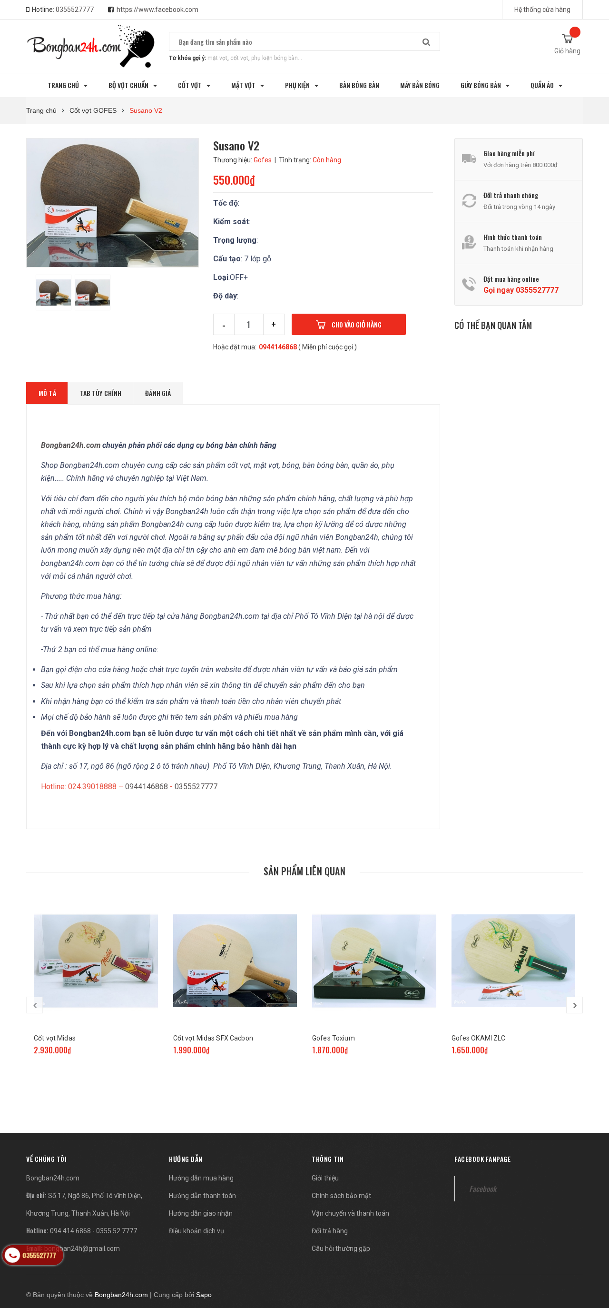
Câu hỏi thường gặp (341, 1248)
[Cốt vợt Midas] (96, 961)
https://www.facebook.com (157, 9)
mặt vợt (217, 58)
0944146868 (278, 347)
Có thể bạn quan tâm (493, 325)
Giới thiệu (325, 1178)
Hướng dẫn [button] (186, 1159)
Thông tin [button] (328, 1159)
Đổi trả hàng (330, 1231)
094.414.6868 (70, 1231)
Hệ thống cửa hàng (542, 9)
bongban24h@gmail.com (82, 1248)
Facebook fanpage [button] (482, 1159)
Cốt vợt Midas (55, 1038)
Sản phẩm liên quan (304, 871)
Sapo (204, 1294)
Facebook (482, 1188)
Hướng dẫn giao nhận (201, 1213)
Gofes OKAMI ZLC (479, 1038)
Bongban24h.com (52, 1178)
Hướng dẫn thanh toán (202, 1195)
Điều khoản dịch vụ (196, 1231)
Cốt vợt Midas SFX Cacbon (213, 1038)
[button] (46, 1159)
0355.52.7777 (116, 1231)
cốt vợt (239, 58)
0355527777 (75, 9)
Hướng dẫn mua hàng (201, 1178)
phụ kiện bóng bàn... (276, 58)
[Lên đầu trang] (592, 1250)
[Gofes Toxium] (374, 961)
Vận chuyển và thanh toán (350, 1213)
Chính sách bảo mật (341, 1195)
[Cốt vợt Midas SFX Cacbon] (235, 961)
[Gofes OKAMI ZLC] (514, 961)
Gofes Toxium (333, 1038)
